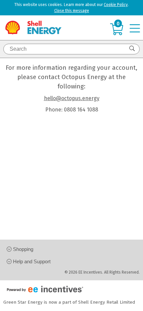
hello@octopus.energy (71, 98)
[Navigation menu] (136, 29)
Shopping (22, 249)
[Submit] (132, 49)
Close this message (71, 10)
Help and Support (31, 261)
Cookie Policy (116, 4)
